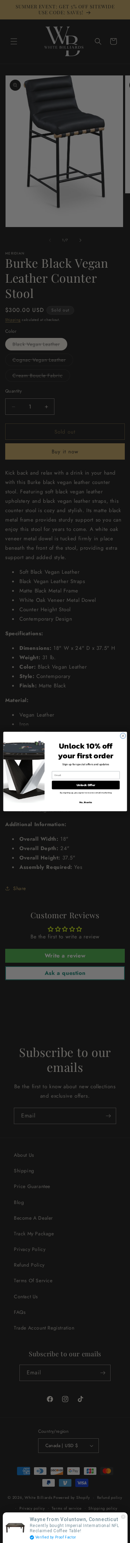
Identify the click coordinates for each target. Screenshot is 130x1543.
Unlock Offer (85, 785)
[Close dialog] (122, 735)
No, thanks (85, 802)
